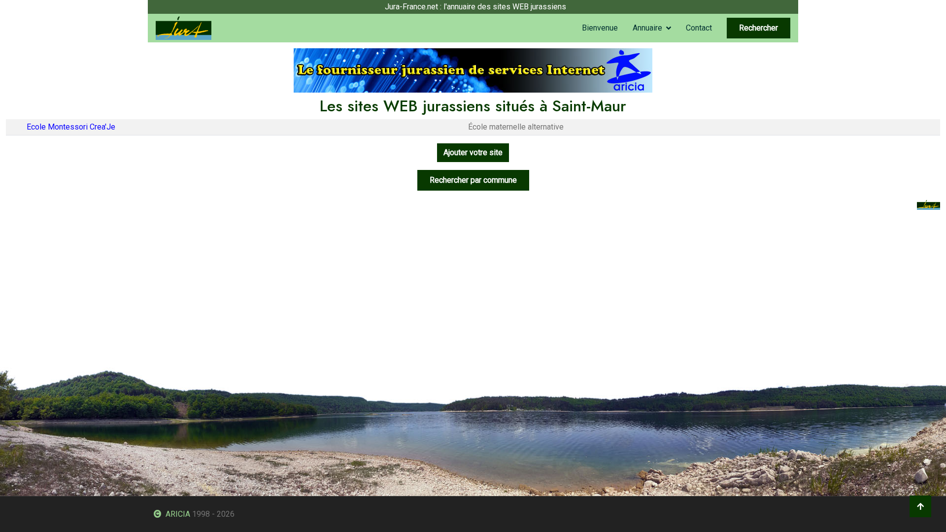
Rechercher (758, 28)
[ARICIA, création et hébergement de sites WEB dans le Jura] (473, 69)
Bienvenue (600, 28)
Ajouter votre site (473, 152)
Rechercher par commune (473, 180)
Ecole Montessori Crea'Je (71, 127)
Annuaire (647, 28)
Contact (699, 28)
